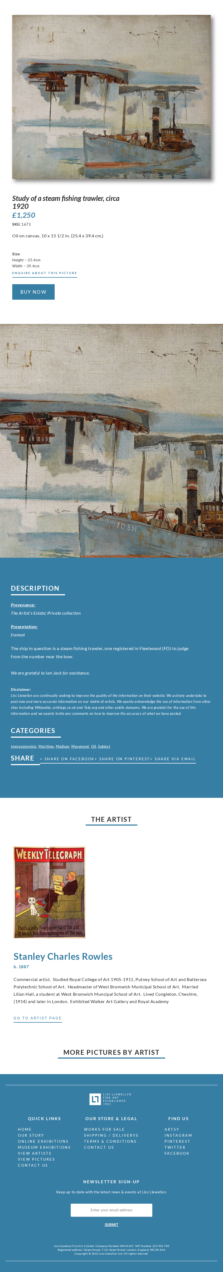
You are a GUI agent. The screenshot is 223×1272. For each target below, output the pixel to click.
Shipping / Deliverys (111, 1135)
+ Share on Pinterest (122, 759)
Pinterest (178, 1141)
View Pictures (36, 1159)
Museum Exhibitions (44, 1147)
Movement (80, 746)
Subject (104, 746)
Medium (62, 746)
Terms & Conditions (110, 1141)
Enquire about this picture (44, 273)
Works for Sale (104, 1129)
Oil (93, 746)
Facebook (177, 1153)
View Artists (35, 1153)
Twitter (175, 1147)
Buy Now (33, 292)
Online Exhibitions (43, 1141)
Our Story (31, 1135)
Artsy (172, 1129)
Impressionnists (23, 746)
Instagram (179, 1135)
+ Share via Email (173, 759)
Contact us (33, 1165)
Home (25, 1129)
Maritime (46, 746)
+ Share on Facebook (67, 759)
